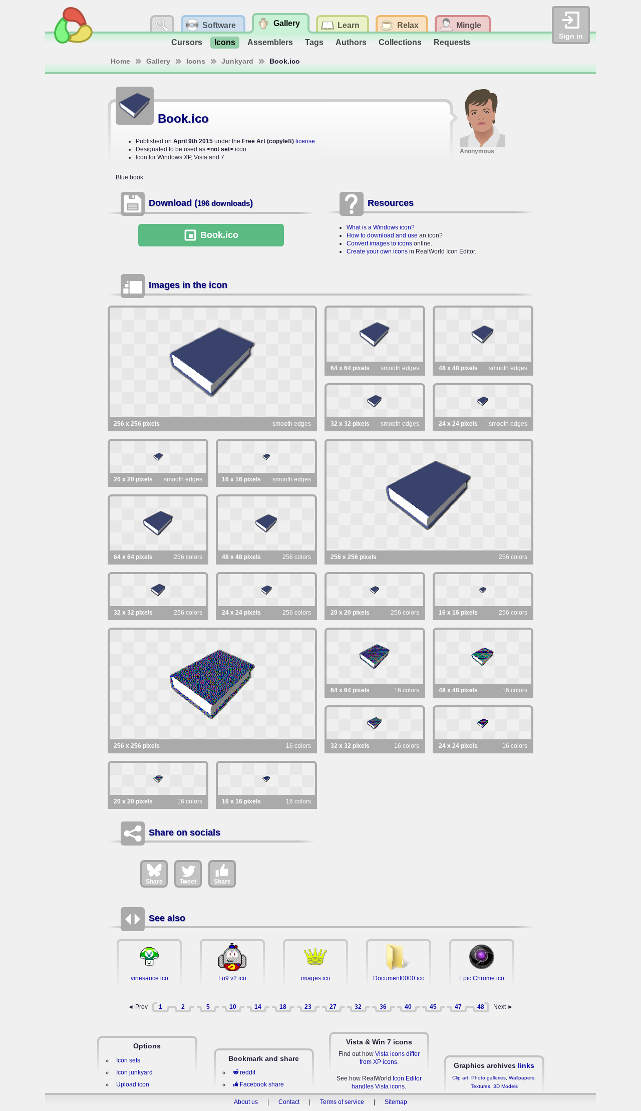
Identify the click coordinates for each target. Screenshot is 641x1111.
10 (232, 1006)
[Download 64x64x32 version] (375, 335)
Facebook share (262, 1084)
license (305, 141)
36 (383, 1006)
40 (408, 1006)
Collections (400, 42)
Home (120, 61)
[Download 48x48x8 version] (266, 523)
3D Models (505, 1086)
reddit (247, 1072)
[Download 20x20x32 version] (158, 457)
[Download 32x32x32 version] (375, 401)
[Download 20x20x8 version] (375, 590)
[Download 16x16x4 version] (266, 779)
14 (257, 1006)
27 (333, 1006)
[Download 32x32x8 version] (158, 590)
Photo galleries (488, 1077)
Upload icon (132, 1084)
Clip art (460, 1077)
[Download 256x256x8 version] (429, 495)
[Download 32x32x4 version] (375, 723)
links (526, 1065)
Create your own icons (377, 251)
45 (433, 1006)
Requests (452, 42)
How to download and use (382, 235)
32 (358, 1006)
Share (154, 881)
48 (480, 1006)
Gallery (158, 61)
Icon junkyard (134, 1072)
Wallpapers (521, 1077)
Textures (480, 1086)
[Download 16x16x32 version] (266, 457)
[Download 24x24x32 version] (483, 401)
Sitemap (396, 1101)
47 (458, 1006)
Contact (288, 1101)
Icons (224, 42)
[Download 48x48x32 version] (483, 335)
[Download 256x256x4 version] (212, 684)
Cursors (186, 42)
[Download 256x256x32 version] (212, 362)
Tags (314, 42)
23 (307, 1006)
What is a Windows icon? (381, 227)
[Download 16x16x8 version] (483, 590)
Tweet (188, 881)
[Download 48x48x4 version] (483, 657)
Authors (351, 42)
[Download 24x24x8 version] (266, 590)
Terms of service (342, 1101)
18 (282, 1006)
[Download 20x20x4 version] (158, 779)
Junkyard (237, 61)
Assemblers (270, 42)
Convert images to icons (379, 243)
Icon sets (128, 1060)
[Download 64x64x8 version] (158, 523)
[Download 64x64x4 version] (375, 657)
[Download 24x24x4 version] (483, 723)
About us (246, 1101)
